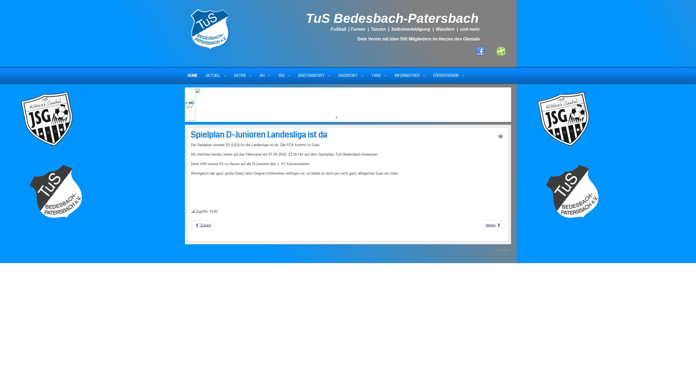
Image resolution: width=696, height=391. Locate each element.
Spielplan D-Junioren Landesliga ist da (259, 134)
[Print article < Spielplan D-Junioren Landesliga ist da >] (500, 137)
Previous (182, 103)
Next (514, 103)
